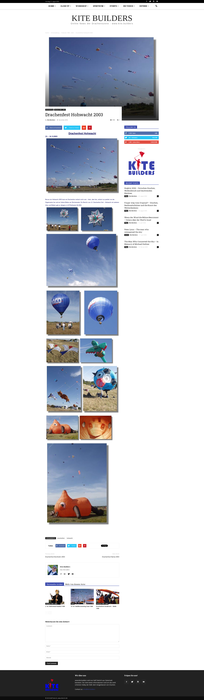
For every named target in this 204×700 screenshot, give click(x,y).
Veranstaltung (49, 109)
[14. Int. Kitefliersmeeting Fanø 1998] (82, 597)
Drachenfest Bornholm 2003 (55, 557)
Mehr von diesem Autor (75, 584)
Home (47, 33)
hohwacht (70, 538)
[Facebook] (146, 1)
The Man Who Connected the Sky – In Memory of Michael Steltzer (141, 242)
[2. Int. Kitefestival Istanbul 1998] (56, 597)
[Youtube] (157, 1)
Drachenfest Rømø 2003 (110, 557)
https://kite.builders (65, 569)
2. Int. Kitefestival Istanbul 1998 (55, 606)
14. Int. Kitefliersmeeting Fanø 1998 (82, 606)
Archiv (126, 235)
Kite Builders (51, 120)
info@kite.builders (89, 689)
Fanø (72, 603)
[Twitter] (150, 1)
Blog (126, 196)
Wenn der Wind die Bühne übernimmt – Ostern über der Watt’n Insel (141, 218)
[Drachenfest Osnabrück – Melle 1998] (107, 597)
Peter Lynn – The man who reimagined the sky (136, 230)
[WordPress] (153, 1)
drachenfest (60, 538)
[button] (156, 6)
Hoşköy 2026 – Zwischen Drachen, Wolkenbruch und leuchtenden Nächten (139, 190)
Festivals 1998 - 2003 (60, 109)
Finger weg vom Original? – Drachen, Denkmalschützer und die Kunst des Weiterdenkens (141, 205)
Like (156, 133)
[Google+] (65, 574)
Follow (154, 137)
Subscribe (154, 142)
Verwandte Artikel (55, 584)
